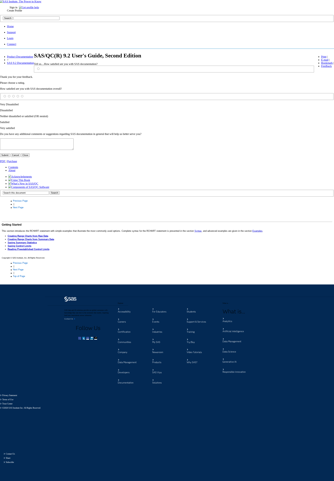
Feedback (326, 66)
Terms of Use (7, 399)
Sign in (13, 7)
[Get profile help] (30, 7)
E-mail (324, 59)
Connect (11, 44)
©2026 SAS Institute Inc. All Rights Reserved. (21, 408)
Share (8, 458)
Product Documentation (20, 56)
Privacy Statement (9, 395)
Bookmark (327, 62)
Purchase (12, 161)
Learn (10, 38)
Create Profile (14, 10)
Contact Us (10, 454)
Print (323, 56)
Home (10, 26)
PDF (3, 161)
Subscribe (10, 462)
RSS (96, 338)
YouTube (92, 338)
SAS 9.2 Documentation (20, 62)
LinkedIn (88, 338)
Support (11, 32)
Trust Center (7, 403)
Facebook (80, 338)
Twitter (84, 338)
